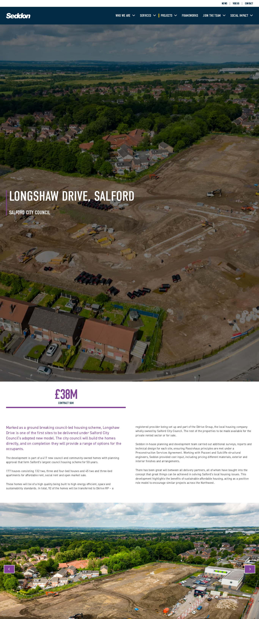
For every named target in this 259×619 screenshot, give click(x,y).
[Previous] (9, 569)
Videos (236, 3)
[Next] (249, 569)
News (224, 3)
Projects (167, 16)
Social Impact (239, 16)
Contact (249, 3)
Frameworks (190, 16)
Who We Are (123, 16)
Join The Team (212, 16)
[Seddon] (18, 18)
